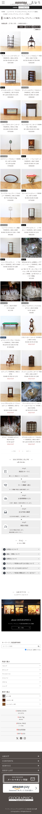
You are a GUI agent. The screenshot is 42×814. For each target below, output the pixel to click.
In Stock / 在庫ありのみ (34, 649)
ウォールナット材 (11, 704)
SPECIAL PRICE (21, 724)
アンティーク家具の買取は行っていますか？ (20, 573)
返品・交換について (12, 554)
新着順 (21, 27)
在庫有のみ (38, 29)
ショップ (4, 686)
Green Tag (21, 718)
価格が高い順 (29, 27)
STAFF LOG (21, 734)
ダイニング (5, 670)
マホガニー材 (9, 700)
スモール (4, 682)
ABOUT (5, 756)
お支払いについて (11, 549)
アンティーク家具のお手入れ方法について (19, 563)
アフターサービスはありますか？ (16, 568)
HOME (3, 12)
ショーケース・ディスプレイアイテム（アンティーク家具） (23, 12)
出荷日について (10, 559)
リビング (4, 666)
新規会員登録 (21, 730)
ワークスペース (6, 674)
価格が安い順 (37, 27)
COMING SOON (21, 712)
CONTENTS (7, 761)
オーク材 (8, 696)
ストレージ (5, 678)
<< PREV (13, 451)
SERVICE (6, 765)
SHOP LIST (7, 770)
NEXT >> (28, 451)
